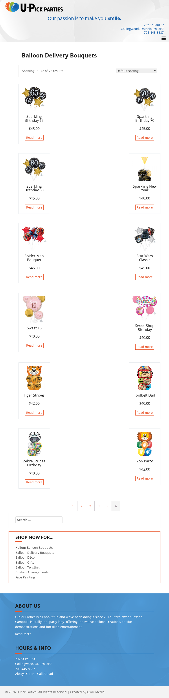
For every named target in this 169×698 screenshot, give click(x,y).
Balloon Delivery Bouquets (34, 552)
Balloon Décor (25, 557)
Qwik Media (96, 692)
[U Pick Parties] (34, 7)
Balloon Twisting (27, 567)
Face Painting (25, 577)
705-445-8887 (154, 32)
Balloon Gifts (24, 562)
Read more (34, 137)
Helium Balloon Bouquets (34, 547)
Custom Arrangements (32, 572)
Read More (23, 634)
